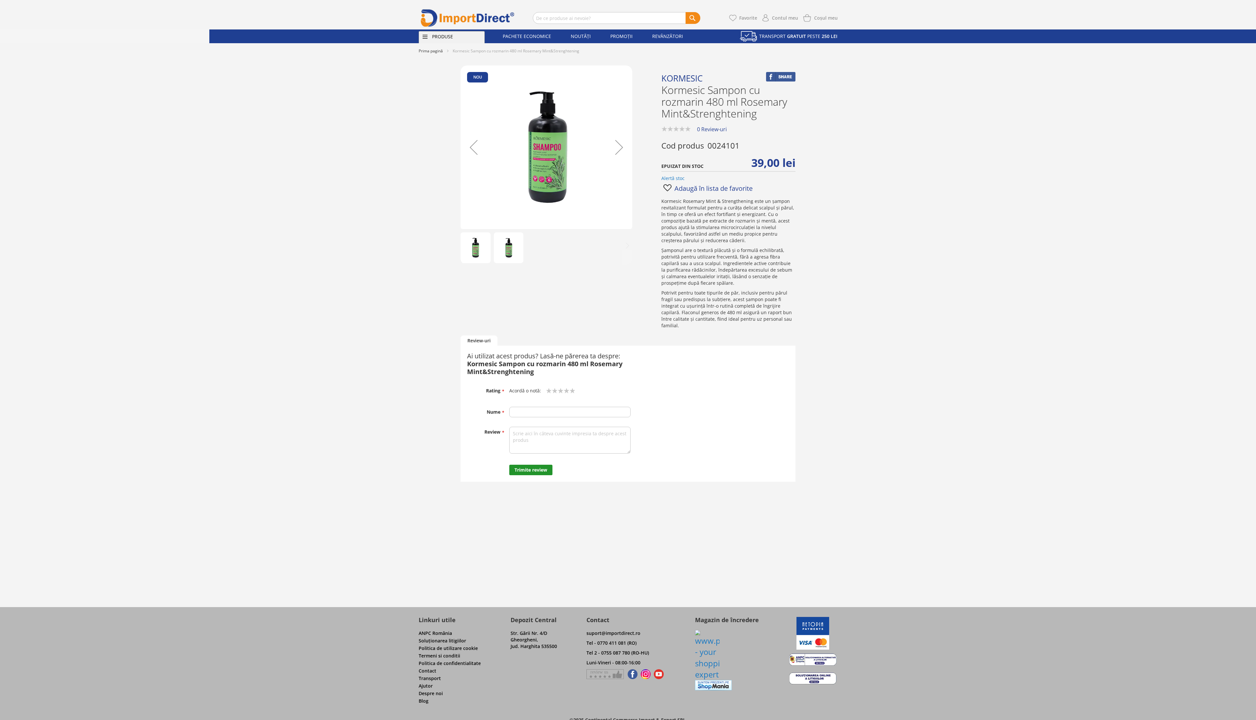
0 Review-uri (712, 129)
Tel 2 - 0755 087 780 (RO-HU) (617, 653)
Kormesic (682, 78)
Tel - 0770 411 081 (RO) (611, 643)
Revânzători (667, 36)
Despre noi (431, 693)
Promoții (621, 36)
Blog (423, 701)
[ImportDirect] (468, 18)
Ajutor (426, 686)
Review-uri (479, 340)
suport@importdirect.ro (613, 633)
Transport (430, 678)
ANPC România (435, 633)
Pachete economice (527, 36)
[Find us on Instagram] (645, 674)
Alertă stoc (673, 178)
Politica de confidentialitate (450, 663)
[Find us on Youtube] (658, 674)
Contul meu (785, 18)
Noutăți (581, 36)
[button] (474, 147)
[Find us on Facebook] (631, 674)
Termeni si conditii (439, 656)
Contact (427, 671)
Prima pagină (431, 51)
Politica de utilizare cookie (448, 648)
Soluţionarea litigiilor (442, 641)
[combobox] (616, 18)
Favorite (748, 18)
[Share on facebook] (780, 80)
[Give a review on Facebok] (605, 674)
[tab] (479, 340)
